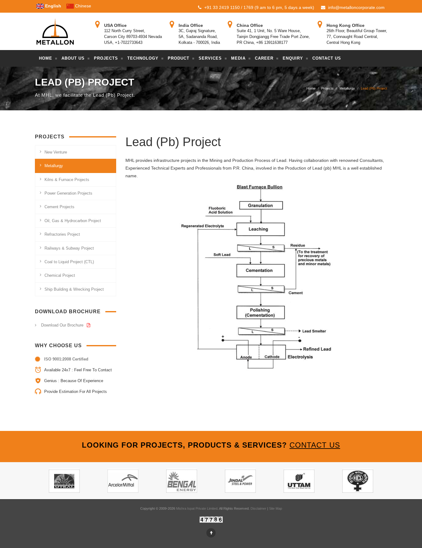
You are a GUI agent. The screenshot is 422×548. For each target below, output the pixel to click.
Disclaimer (259, 508)
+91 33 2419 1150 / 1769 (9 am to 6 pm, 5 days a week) (258, 7)
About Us (73, 58)
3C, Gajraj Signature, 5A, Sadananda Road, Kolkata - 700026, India (199, 36)
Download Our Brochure (63, 325)
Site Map (275, 508)
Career (264, 58)
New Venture (55, 152)
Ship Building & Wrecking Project (74, 289)
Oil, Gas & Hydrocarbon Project (72, 220)
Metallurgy (347, 88)
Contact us (314, 445)
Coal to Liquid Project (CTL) (69, 261)
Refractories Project (62, 234)
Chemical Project (59, 275)
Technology (142, 58)
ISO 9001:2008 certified (66, 359)
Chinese (82, 5)
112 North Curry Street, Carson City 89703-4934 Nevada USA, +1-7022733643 (133, 36)
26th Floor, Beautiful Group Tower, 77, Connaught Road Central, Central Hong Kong (357, 36)
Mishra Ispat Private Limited (196, 508)
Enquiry (293, 58)
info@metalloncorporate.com (356, 7)
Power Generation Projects (68, 193)
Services (210, 58)
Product (178, 58)
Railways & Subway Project (69, 248)
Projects (106, 58)
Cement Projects (59, 206)
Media (238, 58)
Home (45, 58)
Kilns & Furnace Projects (66, 179)
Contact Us (326, 58)
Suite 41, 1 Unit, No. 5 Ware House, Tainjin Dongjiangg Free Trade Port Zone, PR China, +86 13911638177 (273, 36)
